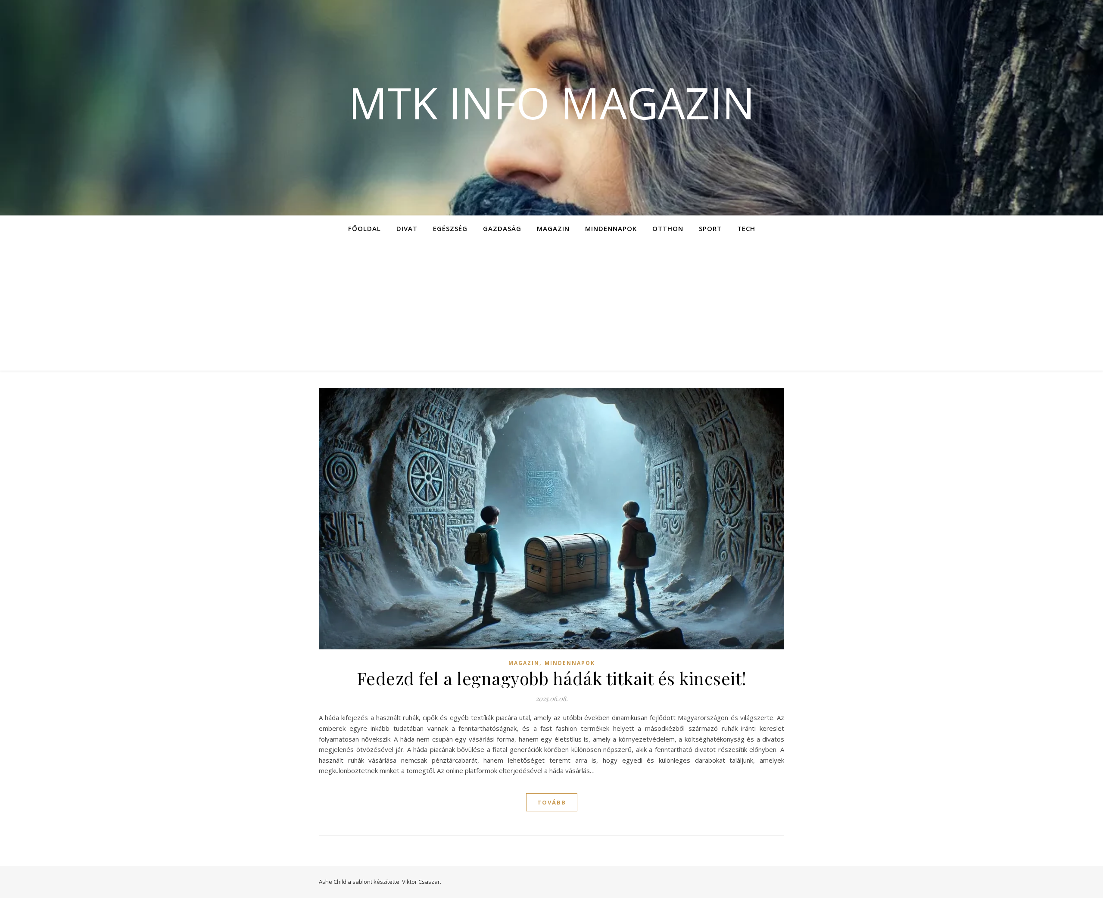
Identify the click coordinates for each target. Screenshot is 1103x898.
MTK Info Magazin (552, 102)
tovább (551, 802)
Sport (710, 228)
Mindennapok (611, 228)
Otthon (667, 228)
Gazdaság (502, 228)
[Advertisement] (551, 306)
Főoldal (364, 228)
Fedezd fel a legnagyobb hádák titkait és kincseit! (552, 678)
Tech (746, 228)
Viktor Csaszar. (421, 882)
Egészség (450, 228)
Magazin (553, 228)
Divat (407, 228)
